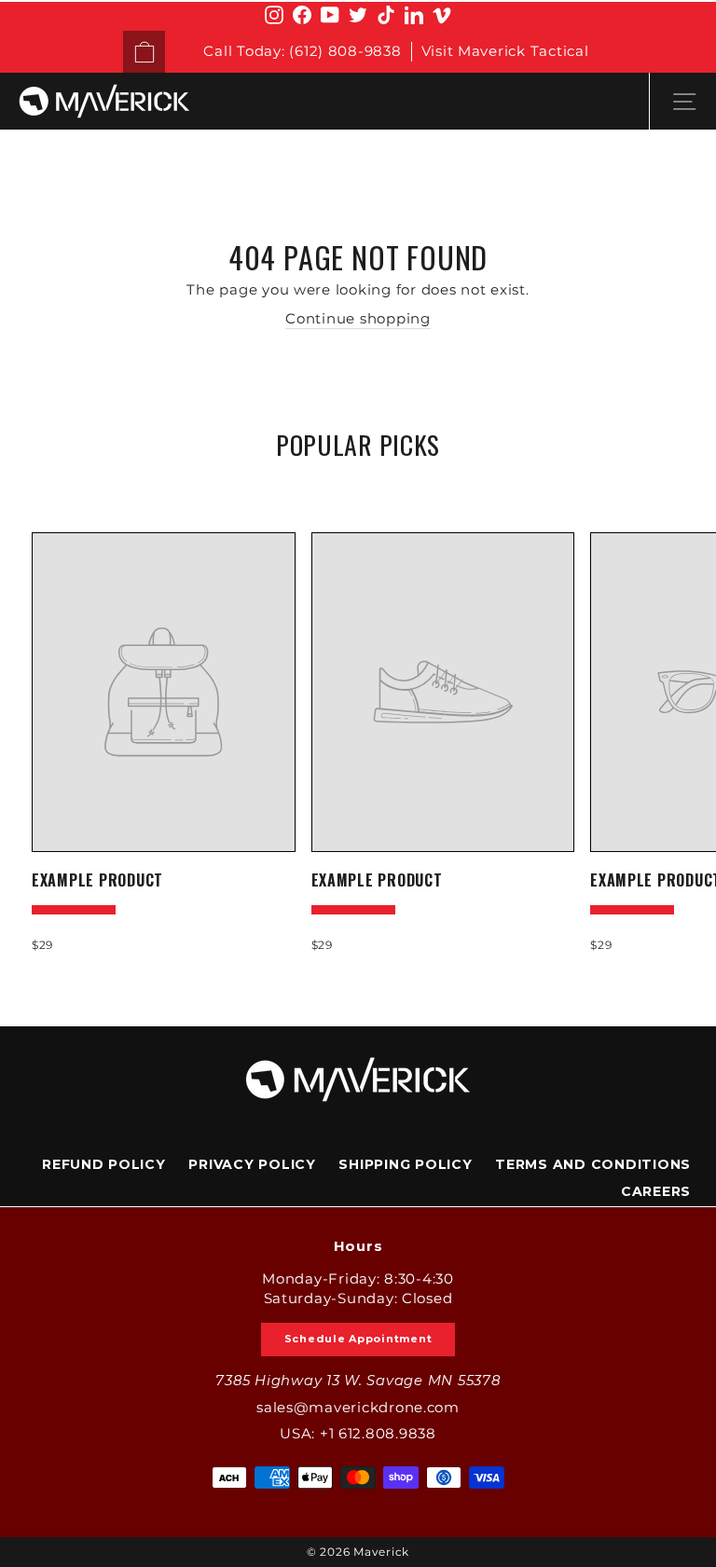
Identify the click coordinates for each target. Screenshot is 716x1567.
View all (358, 488)
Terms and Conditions (593, 1164)
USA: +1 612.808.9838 (358, 1433)
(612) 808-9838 (345, 51)
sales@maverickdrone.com (358, 1407)
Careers (656, 1191)
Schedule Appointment (358, 1338)
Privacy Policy (251, 1164)
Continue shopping (358, 318)
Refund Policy (104, 1164)
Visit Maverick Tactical (505, 51)
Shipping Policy (405, 1164)
